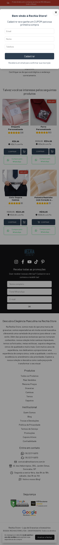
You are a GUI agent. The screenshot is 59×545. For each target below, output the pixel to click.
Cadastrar (29, 56)
